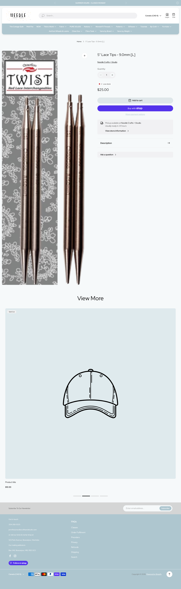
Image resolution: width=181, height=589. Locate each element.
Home (79, 42)
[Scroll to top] (169, 574)
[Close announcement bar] (177, 2)
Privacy (74, 542)
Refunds (74, 547)
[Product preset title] (90, 393)
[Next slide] (125, 2)
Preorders (75, 537)
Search (74, 557)
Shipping (75, 552)
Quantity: (101, 69)
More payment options (135, 114)
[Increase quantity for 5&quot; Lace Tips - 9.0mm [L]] (112, 75)
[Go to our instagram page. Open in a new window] (15, 555)
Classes (74, 527)
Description (106, 143)
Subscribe (165, 508)
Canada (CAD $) (151, 16)
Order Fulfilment (78, 532)
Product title (10, 482)
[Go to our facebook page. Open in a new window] (10, 555)
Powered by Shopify (154, 574)
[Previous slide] (55, 2)
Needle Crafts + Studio (107, 62)
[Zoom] (85, 56)
